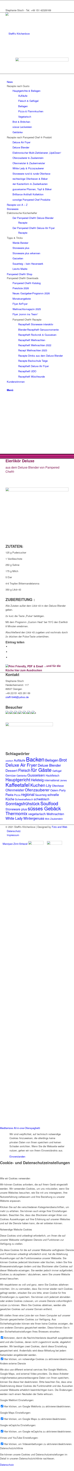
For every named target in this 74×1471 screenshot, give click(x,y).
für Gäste (41, 769)
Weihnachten (55, 814)
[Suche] (8, 386)
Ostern (54, 790)
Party (62, 790)
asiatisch (9, 760)
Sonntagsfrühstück (23, 803)
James (63, 780)
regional (27, 794)
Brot (63, 760)
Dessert (11, 770)
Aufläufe (19, 760)
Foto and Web (59, 827)
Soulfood (49, 803)
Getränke (22, 775)
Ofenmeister (15, 789)
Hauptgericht (18, 779)
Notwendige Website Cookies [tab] (16, 1229)
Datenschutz (7, 1464)
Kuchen (37, 785)
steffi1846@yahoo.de (17, 697)
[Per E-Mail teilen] (10, 657)
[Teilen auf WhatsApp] (10, 652)
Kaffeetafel (18, 784)
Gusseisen (36, 774)
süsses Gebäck (44, 808)
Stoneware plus (16, 809)
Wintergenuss (33, 818)
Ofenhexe (58, 786)
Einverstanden (17, 1156)
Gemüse (11, 775)
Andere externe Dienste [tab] (13, 1363)
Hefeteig (37, 779)
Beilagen (51, 760)
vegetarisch (37, 813)
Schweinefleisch (24, 799)
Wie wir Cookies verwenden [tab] (15, 1178)
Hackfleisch (52, 775)
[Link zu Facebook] (8, 2)
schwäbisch (41, 799)
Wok (47, 818)
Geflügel (56, 771)
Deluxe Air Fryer (21, 765)
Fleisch (24, 770)
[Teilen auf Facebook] (10, 646)
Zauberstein (56, 818)
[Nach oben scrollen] (1, 1468)
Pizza (17, 795)
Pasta (9, 794)
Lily (48, 785)
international (51, 780)
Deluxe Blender (49, 765)
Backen (35, 759)
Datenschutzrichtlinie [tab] (11, 1448)
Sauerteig (41, 795)
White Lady (14, 818)
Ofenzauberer (37, 790)
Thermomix (17, 813)
